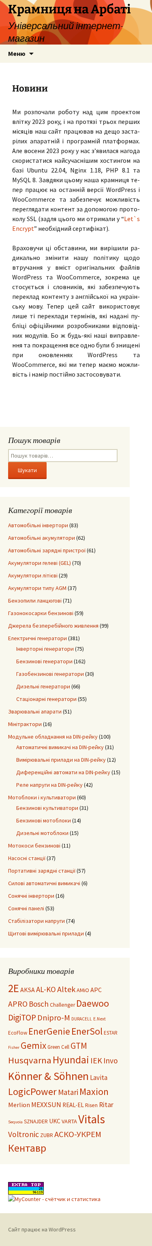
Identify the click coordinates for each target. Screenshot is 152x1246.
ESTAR (111, 1032)
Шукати (27, 470)
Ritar (106, 1104)
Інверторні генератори (45, 648)
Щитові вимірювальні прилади (46, 933)
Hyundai (71, 1059)
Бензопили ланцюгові (35, 600)
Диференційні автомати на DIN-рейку (63, 772)
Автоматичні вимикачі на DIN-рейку (60, 747)
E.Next (99, 1019)
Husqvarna (29, 1060)
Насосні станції (26, 858)
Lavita (98, 1077)
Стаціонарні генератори (46, 699)
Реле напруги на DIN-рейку (49, 784)
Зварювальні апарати (35, 711)
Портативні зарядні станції (41, 870)
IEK (96, 1060)
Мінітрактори (25, 724)
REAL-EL (73, 1105)
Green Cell (58, 1047)
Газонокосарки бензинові (40, 613)
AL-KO (46, 989)
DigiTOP (22, 1017)
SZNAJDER (36, 1121)
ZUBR (46, 1135)
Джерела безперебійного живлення (53, 625)
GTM (79, 1045)
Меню (17, 53)
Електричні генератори (37, 638)
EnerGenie (49, 1031)
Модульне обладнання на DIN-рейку (53, 736)
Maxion (94, 1091)
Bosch (39, 1004)
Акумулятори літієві (33, 575)
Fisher (13, 1047)
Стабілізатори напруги (36, 920)
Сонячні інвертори (31, 895)
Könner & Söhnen (48, 1076)
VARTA (69, 1121)
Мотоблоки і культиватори (42, 797)
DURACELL (81, 1019)
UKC (54, 1121)
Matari (68, 1092)
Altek (66, 989)
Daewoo (92, 1003)
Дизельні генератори (43, 686)
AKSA (27, 990)
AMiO (83, 990)
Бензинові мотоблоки (43, 820)
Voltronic (23, 1134)
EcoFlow (17, 1032)
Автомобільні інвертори (38, 525)
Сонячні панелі (26, 908)
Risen (91, 1105)
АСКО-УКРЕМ (77, 1134)
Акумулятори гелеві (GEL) (39, 563)
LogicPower (32, 1091)
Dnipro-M (53, 1017)
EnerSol (87, 1031)
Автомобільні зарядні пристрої (47, 550)
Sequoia (15, 1122)
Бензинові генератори (44, 661)
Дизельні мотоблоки (42, 833)
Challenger (62, 1004)
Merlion (19, 1105)
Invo (110, 1060)
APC (96, 990)
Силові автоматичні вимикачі (44, 883)
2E (13, 988)
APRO (18, 1004)
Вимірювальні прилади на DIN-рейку (61, 759)
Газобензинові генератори (50, 673)
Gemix (33, 1045)
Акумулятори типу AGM (37, 588)
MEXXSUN (46, 1104)
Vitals (91, 1119)
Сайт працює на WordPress (42, 1229)
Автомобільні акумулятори (41, 537)
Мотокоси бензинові (34, 845)
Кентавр (27, 1148)
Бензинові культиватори (47, 807)
